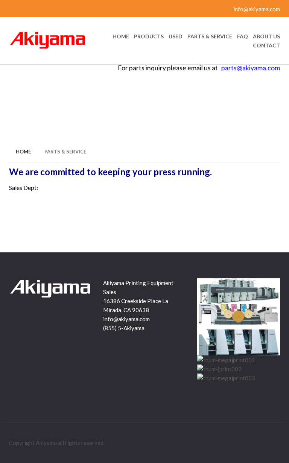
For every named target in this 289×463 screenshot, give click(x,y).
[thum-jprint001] (238, 291)
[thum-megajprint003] (226, 378)
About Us (266, 36)
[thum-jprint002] (219, 368)
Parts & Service (209, 36)
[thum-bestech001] (238, 342)
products (149, 36)
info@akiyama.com (256, 9)
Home (121, 36)
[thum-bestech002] (238, 316)
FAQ (242, 36)
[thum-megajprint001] (226, 359)
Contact (266, 46)
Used (176, 36)
